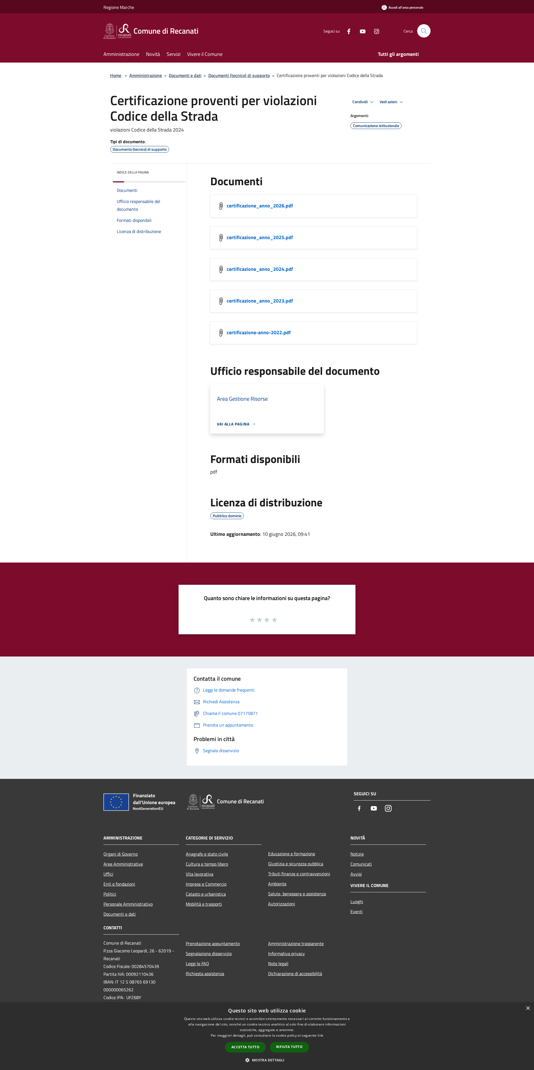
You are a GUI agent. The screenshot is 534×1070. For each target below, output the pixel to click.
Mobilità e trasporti (204, 904)
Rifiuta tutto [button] (289, 1046)
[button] (266, 1060)
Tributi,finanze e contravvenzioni (299, 873)
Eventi (356, 911)
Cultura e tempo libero (207, 864)
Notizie (357, 854)
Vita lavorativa (199, 874)
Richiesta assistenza (205, 973)
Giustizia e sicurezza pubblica (295, 863)
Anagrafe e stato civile (207, 854)
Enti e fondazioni (119, 884)
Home (115, 75)
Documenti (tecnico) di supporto (239, 75)
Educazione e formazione (291, 853)
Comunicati (361, 864)
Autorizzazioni (281, 903)
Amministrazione (145, 75)
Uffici (108, 874)
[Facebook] (346, 30)
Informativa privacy (286, 953)
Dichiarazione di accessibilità (295, 973)
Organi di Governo (120, 854)
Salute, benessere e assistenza (297, 893)
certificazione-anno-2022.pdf (259, 332)
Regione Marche (118, 7)
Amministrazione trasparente (296, 943)
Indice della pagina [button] (133, 172)
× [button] (528, 1008)
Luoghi (356, 901)
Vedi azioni (389, 102)
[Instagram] (374, 30)
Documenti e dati (185, 75)
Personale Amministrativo (128, 904)
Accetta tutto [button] (245, 1047)
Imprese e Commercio (206, 884)
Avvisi (356, 874)
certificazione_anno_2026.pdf (260, 205)
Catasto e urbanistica (206, 894)
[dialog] (267, 1036)
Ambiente (277, 883)
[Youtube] (360, 30)
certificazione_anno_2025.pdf (260, 237)
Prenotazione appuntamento (213, 943)
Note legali (278, 963)
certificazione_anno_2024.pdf (260, 269)
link (320, 1035)
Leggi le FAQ (197, 963)
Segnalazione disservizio (209, 953)
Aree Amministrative (123, 864)
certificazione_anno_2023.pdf (260, 300)
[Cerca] (424, 31)
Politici (109, 894)
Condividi (360, 102)
